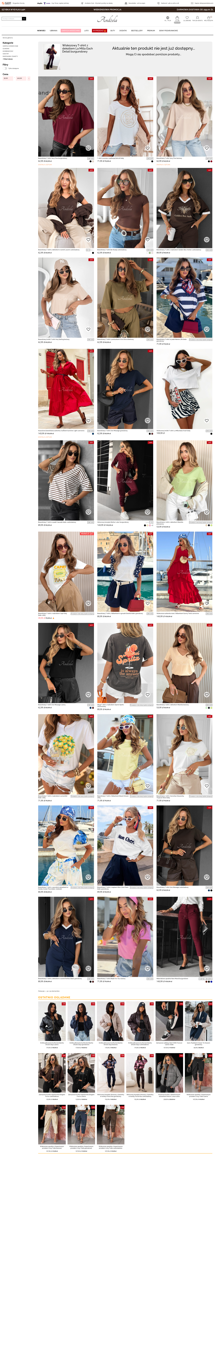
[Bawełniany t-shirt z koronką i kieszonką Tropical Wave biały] (184, 754)
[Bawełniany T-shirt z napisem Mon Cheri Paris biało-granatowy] (125, 845)
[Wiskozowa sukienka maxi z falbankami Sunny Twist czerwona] (184, 572)
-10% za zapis (137, 3)
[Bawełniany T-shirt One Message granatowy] (125, 389)
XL (207, 979)
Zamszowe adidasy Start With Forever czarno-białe (169, 1043)
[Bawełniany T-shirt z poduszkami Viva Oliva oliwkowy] (125, 298)
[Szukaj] (24, 18)
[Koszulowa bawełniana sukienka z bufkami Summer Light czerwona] (66, 389)
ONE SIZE (91, 158)
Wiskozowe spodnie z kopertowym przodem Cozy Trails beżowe (52, 1147)
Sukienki (6, 48)
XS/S (88, 250)
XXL (211, 979)
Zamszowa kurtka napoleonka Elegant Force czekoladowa (52, 1095)
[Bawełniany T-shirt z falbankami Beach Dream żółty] (125, 754)
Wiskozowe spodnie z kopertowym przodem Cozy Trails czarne (199, 1095)
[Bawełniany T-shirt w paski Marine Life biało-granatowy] (184, 298)
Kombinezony (8, 51)
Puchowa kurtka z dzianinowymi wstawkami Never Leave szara (169, 1095)
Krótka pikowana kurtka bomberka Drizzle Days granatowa (81, 1043)
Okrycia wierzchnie (71, 31)
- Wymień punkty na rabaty (99, 3)
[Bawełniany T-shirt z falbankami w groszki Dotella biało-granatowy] (125, 572)
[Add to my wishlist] (88, 148)
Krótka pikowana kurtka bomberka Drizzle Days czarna (52, 1043)
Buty (113, 31)
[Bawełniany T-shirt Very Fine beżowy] (184, 116)
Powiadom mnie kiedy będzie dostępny (201, 339)
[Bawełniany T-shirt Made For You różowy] (125, 937)
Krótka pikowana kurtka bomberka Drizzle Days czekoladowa (140, 1043)
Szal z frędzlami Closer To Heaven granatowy (198, 1043)
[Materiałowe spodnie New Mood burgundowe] (184, 937)
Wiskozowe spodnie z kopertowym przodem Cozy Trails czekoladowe (111, 1147)
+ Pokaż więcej (7, 59)
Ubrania (53, 31)
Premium (151, 31)
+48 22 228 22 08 (170, 3)
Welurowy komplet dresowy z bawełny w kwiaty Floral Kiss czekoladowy (140, 1095)
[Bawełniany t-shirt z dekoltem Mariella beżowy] (184, 663)
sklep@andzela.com (206, 3)
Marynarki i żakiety (10, 56)
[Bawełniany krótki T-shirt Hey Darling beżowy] (66, 298)
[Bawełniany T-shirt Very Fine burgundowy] (66, 116)
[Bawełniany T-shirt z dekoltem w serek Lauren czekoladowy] (66, 208)
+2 (152, 525)
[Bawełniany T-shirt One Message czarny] (66, 663)
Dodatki (123, 31)
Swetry (6, 54)
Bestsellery (137, 31)
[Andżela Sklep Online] (107, 19)
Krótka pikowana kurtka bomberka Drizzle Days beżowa (110, 1043)
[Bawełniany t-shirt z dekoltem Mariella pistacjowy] (184, 480)
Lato (86, 31)
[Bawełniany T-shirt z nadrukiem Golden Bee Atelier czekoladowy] (184, 208)
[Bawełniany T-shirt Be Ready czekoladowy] (125, 208)
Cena (5, 74)
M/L (92, 250)
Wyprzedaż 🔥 (99, 31)
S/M (147, 522)
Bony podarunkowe (168, 31)
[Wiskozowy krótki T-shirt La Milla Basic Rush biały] (184, 389)
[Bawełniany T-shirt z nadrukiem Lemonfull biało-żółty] (66, 754)
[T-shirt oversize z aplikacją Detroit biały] (125, 116)
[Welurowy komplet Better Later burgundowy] (125, 480)
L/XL (151, 522)
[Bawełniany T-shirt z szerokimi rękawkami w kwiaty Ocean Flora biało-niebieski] (66, 845)
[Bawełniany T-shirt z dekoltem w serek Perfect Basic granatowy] (66, 937)
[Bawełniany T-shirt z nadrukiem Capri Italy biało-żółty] (66, 572)
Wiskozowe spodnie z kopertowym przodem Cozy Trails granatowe (81, 1147)
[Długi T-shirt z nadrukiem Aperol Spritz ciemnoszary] (125, 663)
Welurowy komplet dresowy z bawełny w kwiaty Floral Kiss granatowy (110, 1095)
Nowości (41, 31)
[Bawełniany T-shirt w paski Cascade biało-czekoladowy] (66, 480)
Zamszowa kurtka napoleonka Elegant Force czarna (81, 1095)
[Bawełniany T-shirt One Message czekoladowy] (184, 845)
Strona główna (8, 38)
